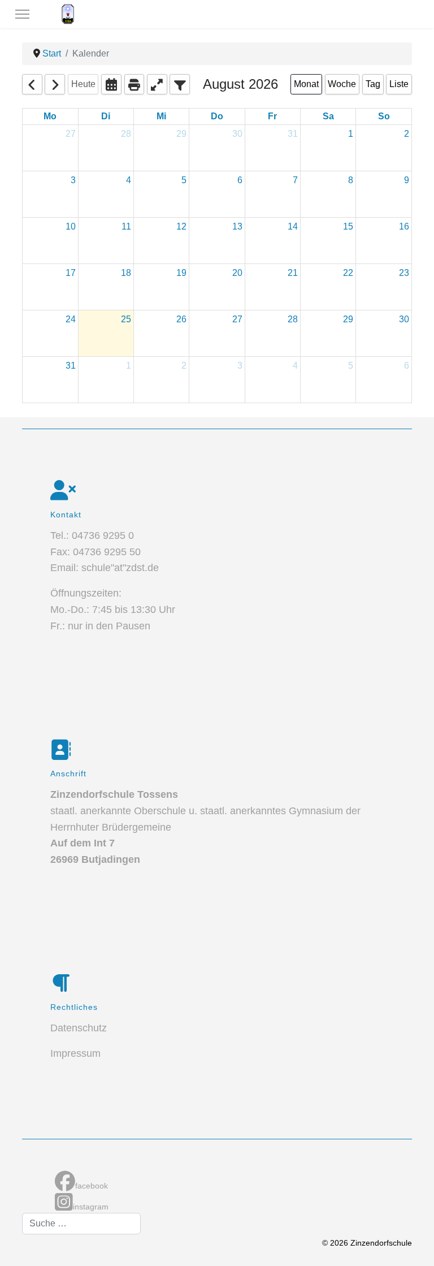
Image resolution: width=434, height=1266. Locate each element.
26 (181, 319)
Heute (83, 84)
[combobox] (81, 1223)
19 (181, 273)
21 (293, 273)
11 (126, 226)
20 (237, 273)
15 (348, 226)
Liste (399, 84)
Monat (306, 84)
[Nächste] (55, 84)
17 (71, 273)
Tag (373, 84)
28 (126, 134)
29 (181, 134)
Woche (342, 84)
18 (126, 273)
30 (237, 134)
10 (71, 226)
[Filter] (180, 84)
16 (404, 226)
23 (404, 273)
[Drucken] (134, 84)
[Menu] (22, 14)
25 (126, 319)
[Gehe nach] (111, 84)
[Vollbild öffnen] (157, 84)
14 (293, 226)
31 (293, 134)
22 (348, 273)
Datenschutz (78, 1028)
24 (71, 319)
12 (181, 226)
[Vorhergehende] (32, 84)
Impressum (75, 1053)
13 (237, 226)
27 (71, 134)
